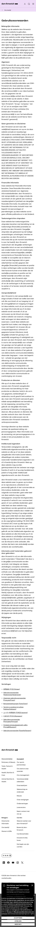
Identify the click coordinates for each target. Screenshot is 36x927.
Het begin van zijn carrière (23, 845)
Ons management (23, 775)
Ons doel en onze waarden (22, 770)
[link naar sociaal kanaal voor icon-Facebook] (8, 862)
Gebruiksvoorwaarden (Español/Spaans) (17, 731)
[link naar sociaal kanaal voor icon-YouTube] (13, 862)
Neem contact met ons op (23, 812)
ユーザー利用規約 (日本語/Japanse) (15, 713)
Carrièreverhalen (22, 834)
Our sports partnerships (21, 763)
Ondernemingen (22, 803)
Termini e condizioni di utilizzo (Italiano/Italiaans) (13, 708)
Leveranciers (21, 807)
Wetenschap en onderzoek (22, 790)
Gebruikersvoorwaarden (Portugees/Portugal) (11, 721)
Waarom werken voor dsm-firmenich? (24, 822)
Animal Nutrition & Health (8, 780)
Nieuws (19, 796)
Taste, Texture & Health (7, 767)
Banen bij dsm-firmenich (22, 828)
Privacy (9, 912)
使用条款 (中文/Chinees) (11, 689)
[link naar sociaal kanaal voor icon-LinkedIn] (3, 862)
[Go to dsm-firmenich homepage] (9, 4)
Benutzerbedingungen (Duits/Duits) (15, 704)
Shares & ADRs (7, 831)
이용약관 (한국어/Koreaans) (12, 716)
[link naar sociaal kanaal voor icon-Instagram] (17, 862)
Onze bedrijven (22, 785)
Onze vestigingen (23, 800)
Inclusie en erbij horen (22, 839)
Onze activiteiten (7, 759)
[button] (29, 4)
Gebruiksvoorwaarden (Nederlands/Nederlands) (12, 694)
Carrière (19, 817)
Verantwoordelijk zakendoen (22, 780)
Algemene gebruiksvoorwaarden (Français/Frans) (14, 699)
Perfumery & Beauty (8, 762)
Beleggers (5, 817)
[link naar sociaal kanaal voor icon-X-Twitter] (22, 862)
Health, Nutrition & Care (8, 774)
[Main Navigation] (33, 4)
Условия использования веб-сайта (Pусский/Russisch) (15, 726)
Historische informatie (5, 822)
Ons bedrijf (7, 10)
